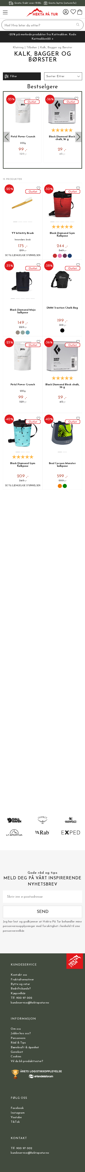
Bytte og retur (20, 984)
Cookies (16, 1056)
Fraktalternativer (22, 979)
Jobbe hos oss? (21, 1033)
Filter (13, 76)
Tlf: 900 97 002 (21, 998)
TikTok (15, 1122)
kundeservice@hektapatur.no (30, 1002)
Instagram (18, 1112)
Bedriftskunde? (21, 988)
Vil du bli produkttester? (27, 1061)
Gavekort (17, 1052)
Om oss (16, 1029)
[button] (63, 76)
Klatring (18, 47)
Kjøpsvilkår (18, 993)
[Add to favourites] (37, 99)
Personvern (18, 1038)
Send (42, 912)
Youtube (16, 1117)
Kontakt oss (19, 974)
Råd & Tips (18, 1042)
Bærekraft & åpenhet (25, 1047)
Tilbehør (31, 47)
